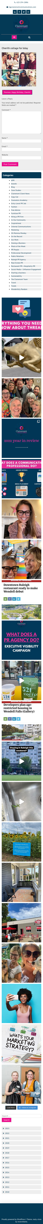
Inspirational (16, 223)
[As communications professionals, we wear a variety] (21, 478)
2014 (7, 1172)
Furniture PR (16, 213)
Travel (13, 282)
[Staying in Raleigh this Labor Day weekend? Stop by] (21, 761)
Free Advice (15, 210)
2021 (7, 1138)
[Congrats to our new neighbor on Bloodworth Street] (21, 922)
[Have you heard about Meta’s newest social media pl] (21, 317)
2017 (7, 1157)
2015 (7, 1167)
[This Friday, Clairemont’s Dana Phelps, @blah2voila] (21, 519)
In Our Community (18, 220)
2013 (7, 1177)
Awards (14, 183)
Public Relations (17, 256)
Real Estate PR (17, 263)
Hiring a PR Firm (17, 216)
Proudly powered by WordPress (14, 1219)
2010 (7, 1192)
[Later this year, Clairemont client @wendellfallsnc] (21, 599)
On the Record (16, 236)
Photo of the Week (18, 246)
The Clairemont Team (19, 279)
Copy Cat (14, 197)
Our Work (14, 239)
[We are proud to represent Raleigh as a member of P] (21, 398)
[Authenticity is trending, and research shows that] (21, 1003)
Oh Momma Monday (18, 233)
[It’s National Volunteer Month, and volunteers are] (21, 963)
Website (5, 155)
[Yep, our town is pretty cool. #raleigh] (21, 842)
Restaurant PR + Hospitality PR (23, 266)
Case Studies (16, 190)
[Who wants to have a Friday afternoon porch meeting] (21, 882)
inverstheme (22, 1221)
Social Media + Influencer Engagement (26, 269)
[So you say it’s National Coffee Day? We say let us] (21, 680)
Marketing (15, 230)
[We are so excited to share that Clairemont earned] (21, 1084)
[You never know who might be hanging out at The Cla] (21, 801)
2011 (7, 1187)
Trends (13, 286)
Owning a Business (18, 243)
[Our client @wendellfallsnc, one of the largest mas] (21, 720)
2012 (7, 1182)
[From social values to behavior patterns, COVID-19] (21, 1043)
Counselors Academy (19, 200)
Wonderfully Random (19, 289)
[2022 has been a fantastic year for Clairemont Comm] (21, 438)
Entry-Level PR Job (18, 203)
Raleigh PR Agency (18, 259)
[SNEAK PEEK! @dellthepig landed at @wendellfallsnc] (21, 357)
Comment (6, 110)
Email (4, 146)
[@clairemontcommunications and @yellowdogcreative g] (21, 559)
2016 (7, 1162)
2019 (7, 1148)
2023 (7, 1128)
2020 (7, 1143)
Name (5, 138)
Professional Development (21, 253)
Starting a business (18, 272)
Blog (13, 187)
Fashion (14, 206)
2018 (7, 1153)
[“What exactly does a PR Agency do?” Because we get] (21, 640)
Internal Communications (21, 226)
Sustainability (16, 276)
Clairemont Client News (20, 193)
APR (12, 180)
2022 (7, 1133)
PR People (15, 249)
